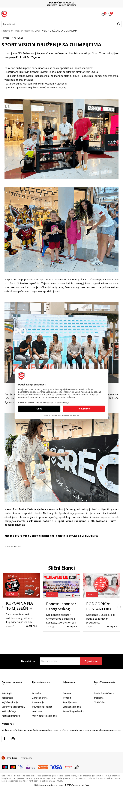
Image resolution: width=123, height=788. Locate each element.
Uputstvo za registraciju (13, 706)
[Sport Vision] (4, 14)
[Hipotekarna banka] (43, 767)
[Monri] (30, 767)
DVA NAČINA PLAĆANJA (61, 3)
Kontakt (67, 697)
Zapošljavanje (70, 702)
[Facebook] (5, 739)
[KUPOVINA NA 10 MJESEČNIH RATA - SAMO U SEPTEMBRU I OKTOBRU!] (21, 585)
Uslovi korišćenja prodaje (44, 715)
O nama (67, 693)
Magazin (19, 30)
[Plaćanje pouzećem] (77, 767)
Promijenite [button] (27, 757)
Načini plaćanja (9, 711)
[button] (62, 24)
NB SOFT (67, 785)
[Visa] (20, 767)
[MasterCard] (68, 767)
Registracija (7, 697)
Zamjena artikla (40, 697)
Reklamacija (38, 702)
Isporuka (36, 693)
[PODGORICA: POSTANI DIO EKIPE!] (101, 585)
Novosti (29, 30)
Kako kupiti (7, 693)
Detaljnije (31, 626)
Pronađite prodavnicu (73, 711)
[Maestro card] (5, 767)
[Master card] (13, 767)
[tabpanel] (21, 602)
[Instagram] (13, 739)
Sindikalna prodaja (72, 706)
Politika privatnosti (11, 715)
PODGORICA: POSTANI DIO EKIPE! (98, 609)
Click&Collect (100, 702)
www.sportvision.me (48, 785)
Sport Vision (7, 30)
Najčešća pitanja (10, 702)
